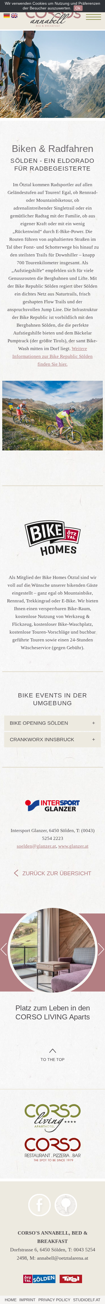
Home (11, 1300)
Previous (4, 949)
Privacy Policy (54, 1300)
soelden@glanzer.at (36, 846)
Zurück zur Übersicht (56, 873)
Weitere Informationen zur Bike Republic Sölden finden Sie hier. (52, 356)
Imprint (27, 1300)
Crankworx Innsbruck (52, 739)
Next (101, 949)
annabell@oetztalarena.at (62, 1258)
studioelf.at (87, 1300)
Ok (77, 8)
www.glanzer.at (73, 846)
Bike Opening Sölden (52, 723)
